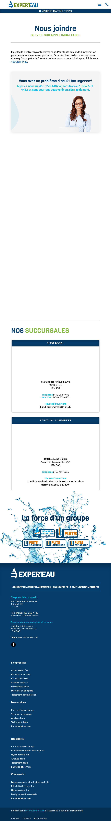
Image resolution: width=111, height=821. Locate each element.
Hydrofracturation (20, 754)
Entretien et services (21, 726)
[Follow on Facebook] (13, 644)
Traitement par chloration (24, 694)
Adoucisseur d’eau (20, 670)
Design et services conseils (24, 794)
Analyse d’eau (18, 718)
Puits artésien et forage (22, 710)
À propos (15, 819)
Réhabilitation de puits (22, 786)
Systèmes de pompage (22, 690)
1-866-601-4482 (61, 397)
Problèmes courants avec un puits (28, 750)
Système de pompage (21, 714)
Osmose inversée (19, 682)
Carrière (27, 819)
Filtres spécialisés (19, 678)
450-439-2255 (61, 471)
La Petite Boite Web (34, 810)
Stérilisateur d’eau (20, 686)
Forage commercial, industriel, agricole (30, 782)
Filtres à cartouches (20, 674)
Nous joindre (40, 819)
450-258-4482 (61, 394)
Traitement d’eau (19, 722)
